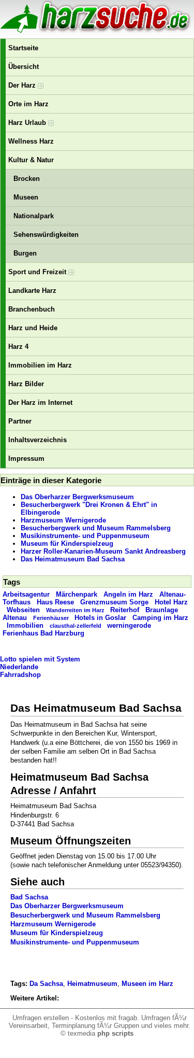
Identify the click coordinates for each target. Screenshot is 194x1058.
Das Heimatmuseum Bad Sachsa (73, 559)
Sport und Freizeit (38, 272)
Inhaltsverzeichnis (37, 440)
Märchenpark (76, 594)
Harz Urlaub (28, 122)
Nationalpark (33, 216)
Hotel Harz (171, 602)
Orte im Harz (28, 104)
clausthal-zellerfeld (75, 626)
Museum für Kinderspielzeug (67, 543)
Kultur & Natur (31, 160)
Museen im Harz (147, 984)
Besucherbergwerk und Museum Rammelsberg (96, 528)
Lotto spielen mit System (40, 659)
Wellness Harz (31, 141)
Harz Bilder (26, 384)
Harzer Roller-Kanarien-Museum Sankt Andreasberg (103, 551)
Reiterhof (124, 610)
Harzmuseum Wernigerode (63, 520)
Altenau (15, 618)
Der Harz (23, 85)
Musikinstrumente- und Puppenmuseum (85, 536)
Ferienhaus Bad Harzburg (43, 633)
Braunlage (161, 610)
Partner (20, 421)
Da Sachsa (46, 984)
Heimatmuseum (92, 984)
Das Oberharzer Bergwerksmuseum (77, 497)
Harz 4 (18, 346)
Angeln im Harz (128, 594)
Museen (25, 197)
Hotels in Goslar (100, 618)
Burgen (25, 253)
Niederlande (19, 667)
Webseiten (23, 610)
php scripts (115, 1033)
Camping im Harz (160, 618)
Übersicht (23, 66)
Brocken (26, 178)
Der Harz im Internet (40, 402)
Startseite (23, 48)
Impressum (26, 458)
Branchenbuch (31, 309)
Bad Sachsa (29, 897)
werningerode (129, 625)
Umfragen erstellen (40, 1018)
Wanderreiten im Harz (75, 610)
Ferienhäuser (51, 618)
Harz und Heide (32, 328)
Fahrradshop (20, 675)
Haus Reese (55, 602)
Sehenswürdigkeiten (46, 234)
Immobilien (25, 625)
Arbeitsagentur (26, 594)
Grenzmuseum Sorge (114, 602)
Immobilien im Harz (40, 365)
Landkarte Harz (32, 290)
